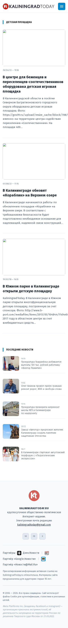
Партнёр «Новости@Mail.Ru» (20, 564)
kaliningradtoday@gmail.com (34, 524)
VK (26, 536)
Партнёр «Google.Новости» (19, 558)
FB (34, 536)
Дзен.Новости (31, 552)
